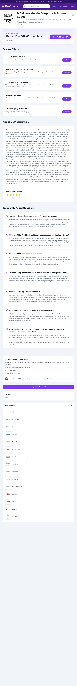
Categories (64, 6)
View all (70, 406)
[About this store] (73, 15)
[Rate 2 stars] (10, 195)
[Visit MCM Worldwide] (8, 18)
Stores (73, 6)
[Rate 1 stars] (7, 195)
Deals (55, 6)
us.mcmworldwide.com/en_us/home (18, 367)
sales (21, 25)
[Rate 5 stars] (19, 195)
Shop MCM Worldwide (38, 387)
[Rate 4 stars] (16, 195)
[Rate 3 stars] (13, 195)
